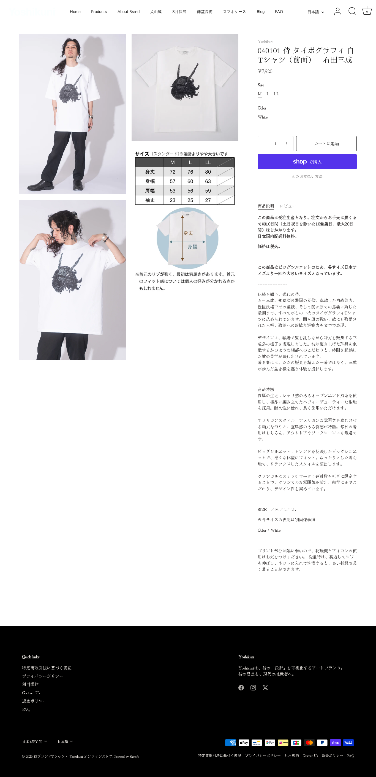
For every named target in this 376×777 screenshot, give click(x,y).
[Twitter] (265, 687)
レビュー (288, 206)
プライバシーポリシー (42, 676)
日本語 (313, 11)
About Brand (129, 11)
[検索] (352, 12)
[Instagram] (253, 687)
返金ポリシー (34, 701)
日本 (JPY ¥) (32, 741)
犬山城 (156, 11)
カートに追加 (326, 143)
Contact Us (31, 692)
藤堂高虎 (204, 11)
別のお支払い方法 (307, 176)
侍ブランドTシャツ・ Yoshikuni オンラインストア (73, 756)
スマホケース (234, 11)
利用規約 (30, 684)
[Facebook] (241, 687)
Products (99, 11)
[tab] (269, 206)
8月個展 (179, 11)
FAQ (279, 11)
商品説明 (266, 206)
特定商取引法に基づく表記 (47, 668)
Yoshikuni (265, 41)
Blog (261, 11)
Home (75, 11)
